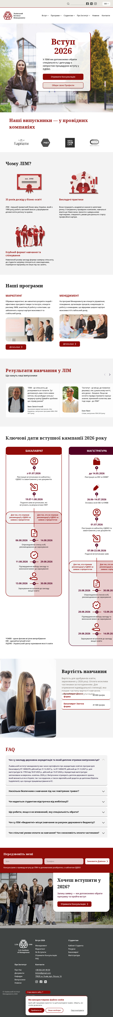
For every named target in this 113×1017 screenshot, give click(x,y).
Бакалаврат (73, 952)
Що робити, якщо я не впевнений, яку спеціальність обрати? (44, 811)
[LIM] (14, 15)
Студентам (68, 15)
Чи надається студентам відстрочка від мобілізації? (38, 801)
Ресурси (71, 949)
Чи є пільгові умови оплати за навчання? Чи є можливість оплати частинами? (54, 832)
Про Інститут (82, 15)
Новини (95, 15)
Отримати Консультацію (46, 955)
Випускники (20, 980)
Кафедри (18, 976)
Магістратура (74, 955)
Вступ (44, 15)
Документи (19, 973)
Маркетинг (40, 949)
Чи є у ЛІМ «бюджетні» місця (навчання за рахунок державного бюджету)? (52, 822)
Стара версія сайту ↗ (35, 992)
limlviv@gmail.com (43, 973)
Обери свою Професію (63, 85)
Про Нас (18, 970)
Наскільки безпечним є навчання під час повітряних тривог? (44, 791)
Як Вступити (40, 952)
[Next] (109, 374)
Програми (55, 15)
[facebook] (87, 3)
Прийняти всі (36, 1010)
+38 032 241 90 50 (42, 970)
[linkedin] (91, 3)
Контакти (106, 15)
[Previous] (104, 374)
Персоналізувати (77, 1010)
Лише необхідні (54, 1010)
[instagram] (95, 3)
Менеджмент (41, 946)
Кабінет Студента (75, 946)
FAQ (37, 959)
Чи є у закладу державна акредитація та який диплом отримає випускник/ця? (54, 759)
